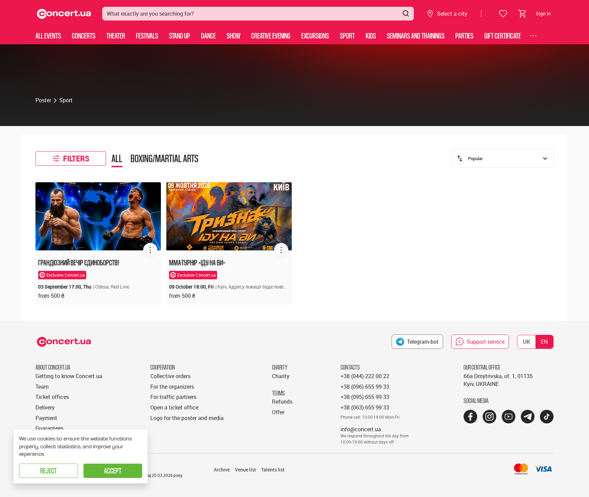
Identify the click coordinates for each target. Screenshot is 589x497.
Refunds (282, 401)
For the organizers (172, 386)
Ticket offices (52, 397)
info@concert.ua (361, 429)
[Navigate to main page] (64, 14)
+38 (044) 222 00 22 (365, 376)
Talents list (273, 469)
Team (42, 386)
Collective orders (170, 376)
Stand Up (179, 36)
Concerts (83, 36)
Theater (115, 36)
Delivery (45, 407)
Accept (112, 471)
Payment (46, 418)
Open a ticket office (174, 407)
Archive (222, 469)
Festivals (147, 36)
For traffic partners (173, 397)
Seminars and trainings (415, 36)
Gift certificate (502, 36)
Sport (347, 36)
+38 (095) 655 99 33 (365, 397)
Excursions (315, 36)
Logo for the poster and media (187, 418)
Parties (464, 36)
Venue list (245, 469)
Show (233, 36)
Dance (208, 36)
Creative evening (270, 36)
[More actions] (150, 250)
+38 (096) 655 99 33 (365, 386)
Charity (280, 376)
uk (526, 341)
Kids (371, 36)
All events (48, 36)
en (544, 341)
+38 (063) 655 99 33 (365, 407)
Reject (48, 471)
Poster (43, 100)
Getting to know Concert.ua (68, 376)
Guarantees (49, 428)
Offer (278, 412)
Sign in (543, 13)
